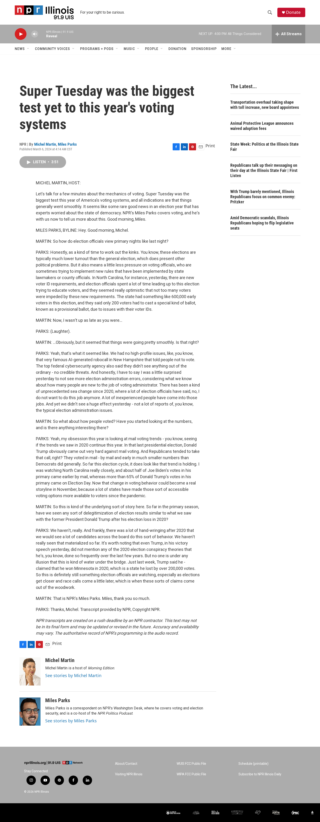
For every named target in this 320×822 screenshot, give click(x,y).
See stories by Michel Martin (73, 675)
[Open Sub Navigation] (28, 49)
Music (129, 49)
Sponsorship (204, 49)
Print (210, 145)
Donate (293, 12)
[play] (20, 34)
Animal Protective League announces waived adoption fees (262, 126)
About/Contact (126, 763)
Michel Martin (45, 144)
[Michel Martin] (30, 671)
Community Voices (52, 49)
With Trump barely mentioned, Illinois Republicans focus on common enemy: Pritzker (262, 196)
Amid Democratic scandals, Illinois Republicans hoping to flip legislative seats (262, 223)
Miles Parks (67, 144)
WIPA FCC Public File (191, 774)
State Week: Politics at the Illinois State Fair (264, 147)
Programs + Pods (97, 49)
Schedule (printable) (253, 763)
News (20, 49)
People (151, 49)
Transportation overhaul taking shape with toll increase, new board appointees (264, 105)
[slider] (42, 33)
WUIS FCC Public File (191, 763)
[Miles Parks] (30, 711)
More (226, 49)
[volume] (35, 34)
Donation (177, 49)
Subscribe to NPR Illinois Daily (259, 774)
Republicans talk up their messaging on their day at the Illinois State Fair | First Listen (264, 170)
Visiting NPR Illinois (128, 774)
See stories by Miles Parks (71, 721)
